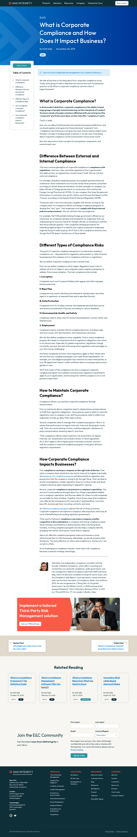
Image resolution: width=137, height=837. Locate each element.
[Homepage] (20, 4)
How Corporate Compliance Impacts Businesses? (21, 119)
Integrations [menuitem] (54, 814)
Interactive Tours (95, 3)
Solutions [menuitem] (76, 772)
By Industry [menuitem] (74, 775)
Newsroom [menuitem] (115, 785)
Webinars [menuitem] (94, 796)
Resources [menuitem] (96, 772)
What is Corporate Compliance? (22, 81)
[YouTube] (15, 815)
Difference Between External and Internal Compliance (22, 91)
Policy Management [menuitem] (56, 802)
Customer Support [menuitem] (117, 796)
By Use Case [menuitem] (75, 778)
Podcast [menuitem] (94, 792)
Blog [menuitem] (92, 782)
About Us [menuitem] (114, 775)
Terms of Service (122, 831)
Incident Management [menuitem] (57, 790)
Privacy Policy (109, 831)
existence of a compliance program (58, 476)
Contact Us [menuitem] (115, 782)
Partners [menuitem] (114, 789)
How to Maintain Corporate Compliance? (21, 108)
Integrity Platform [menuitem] (56, 805)
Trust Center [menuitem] (115, 792)
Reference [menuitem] (94, 785)
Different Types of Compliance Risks (22, 100)
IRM (42, 55)
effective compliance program (55, 508)
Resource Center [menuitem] (97, 775)
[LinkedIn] (10, 815)
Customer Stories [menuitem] (97, 778)
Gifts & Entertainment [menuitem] (57, 799)
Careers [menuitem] (114, 778)
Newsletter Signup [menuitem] (97, 799)
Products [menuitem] (55, 772)
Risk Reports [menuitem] (95, 789)
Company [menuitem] (116, 772)
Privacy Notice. (77, 750)
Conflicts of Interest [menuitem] (57, 786)
